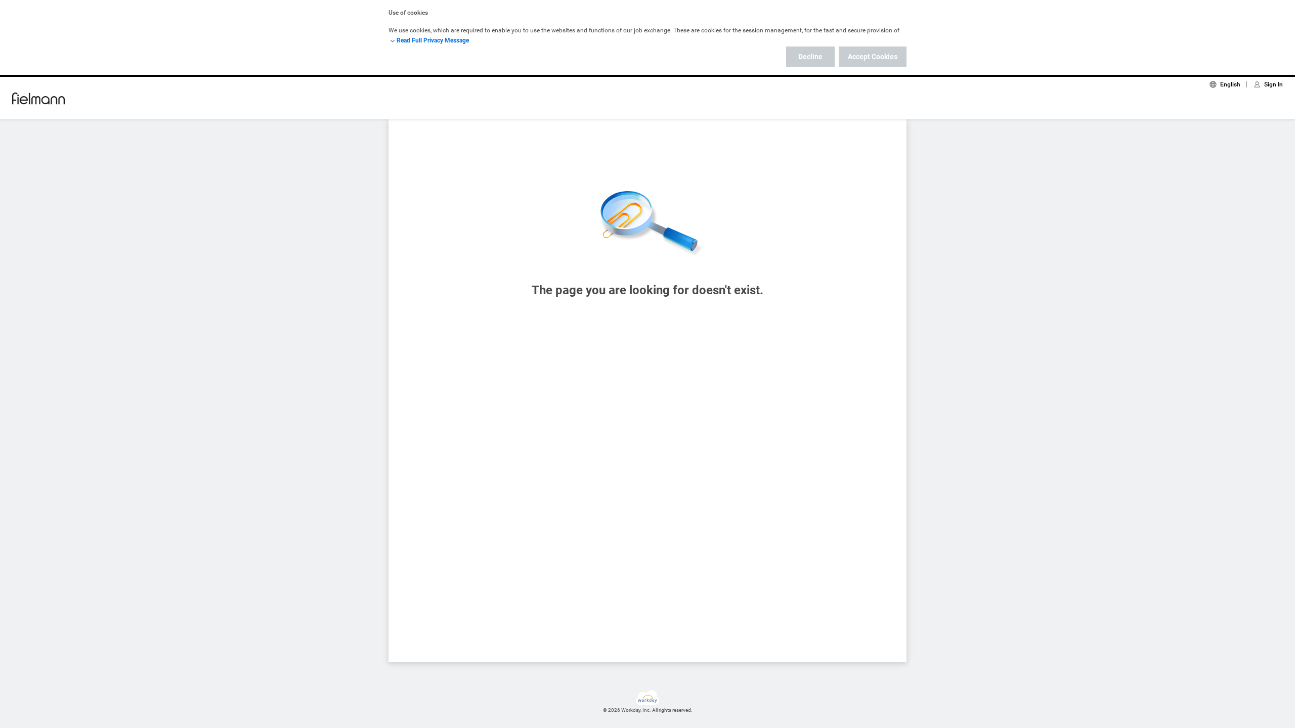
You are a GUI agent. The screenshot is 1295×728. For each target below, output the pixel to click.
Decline (810, 57)
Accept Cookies (872, 57)
